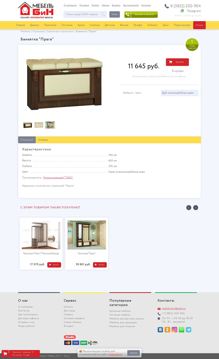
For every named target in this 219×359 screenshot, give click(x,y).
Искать (115, 14)
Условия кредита (74, 318)
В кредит (178, 71)
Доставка (84, 5)
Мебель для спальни (122, 326)
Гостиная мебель (120, 315)
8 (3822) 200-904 (185, 6)
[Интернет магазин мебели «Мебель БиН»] (35, 18)
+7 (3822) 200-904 (173, 313)
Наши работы (26, 326)
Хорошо (133, 352)
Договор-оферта (28, 318)
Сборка (105, 5)
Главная (20, 25)
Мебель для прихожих (123, 322)
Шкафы (138, 25)
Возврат (116, 5)
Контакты (146, 5)
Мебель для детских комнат (127, 319)
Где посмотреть (131, 5)
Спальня (95, 25)
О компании (70, 5)
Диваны (34, 25)
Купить (180, 62)
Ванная (124, 25)
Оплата (95, 5)
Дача (166, 25)
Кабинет (152, 25)
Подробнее (115, 354)
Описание (27, 140)
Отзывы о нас (26, 322)
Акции (199, 25)
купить (56, 264)
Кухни (81, 25)
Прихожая (50, 25)
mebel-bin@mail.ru (174, 308)
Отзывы (43, 140)
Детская (110, 25)
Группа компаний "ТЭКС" (58, 178)
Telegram (194, 11)
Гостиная (67, 25)
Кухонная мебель (120, 311)
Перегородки (182, 25)
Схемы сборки (72, 322)
